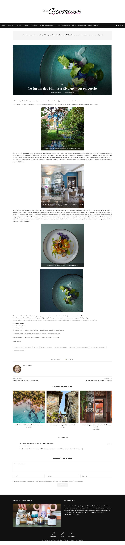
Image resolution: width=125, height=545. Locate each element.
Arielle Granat (57, 92)
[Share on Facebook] (68, 359)
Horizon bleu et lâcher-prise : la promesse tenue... (28, 425)
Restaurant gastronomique (98, 347)
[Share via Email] (72, 359)
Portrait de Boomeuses (63, 25)
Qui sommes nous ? (93, 25)
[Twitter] (118, 25)
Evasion (19, 25)
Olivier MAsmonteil (82, 347)
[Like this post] (66, 359)
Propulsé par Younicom (77, 540)
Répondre (110, 444)
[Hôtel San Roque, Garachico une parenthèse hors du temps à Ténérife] (96, 407)
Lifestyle (10, 25)
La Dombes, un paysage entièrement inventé (62, 425)
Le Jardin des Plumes (18, 323)
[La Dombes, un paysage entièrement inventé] (63, 407)
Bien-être (34, 25)
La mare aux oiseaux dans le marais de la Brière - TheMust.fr (36, 443)
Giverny (36, 347)
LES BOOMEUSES (51, 540)
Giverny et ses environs (26, 333)
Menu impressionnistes (61, 347)
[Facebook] (116, 25)
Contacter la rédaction (79, 25)
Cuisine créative (18, 347)
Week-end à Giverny (19, 350)
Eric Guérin (28, 347)
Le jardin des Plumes (46, 347)
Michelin (72, 347)
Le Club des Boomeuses (46, 25)
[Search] (122, 25)
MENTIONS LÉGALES (63, 540)
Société (26, 25)
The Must (57, 337)
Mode (3, 25)
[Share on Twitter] (70, 359)
